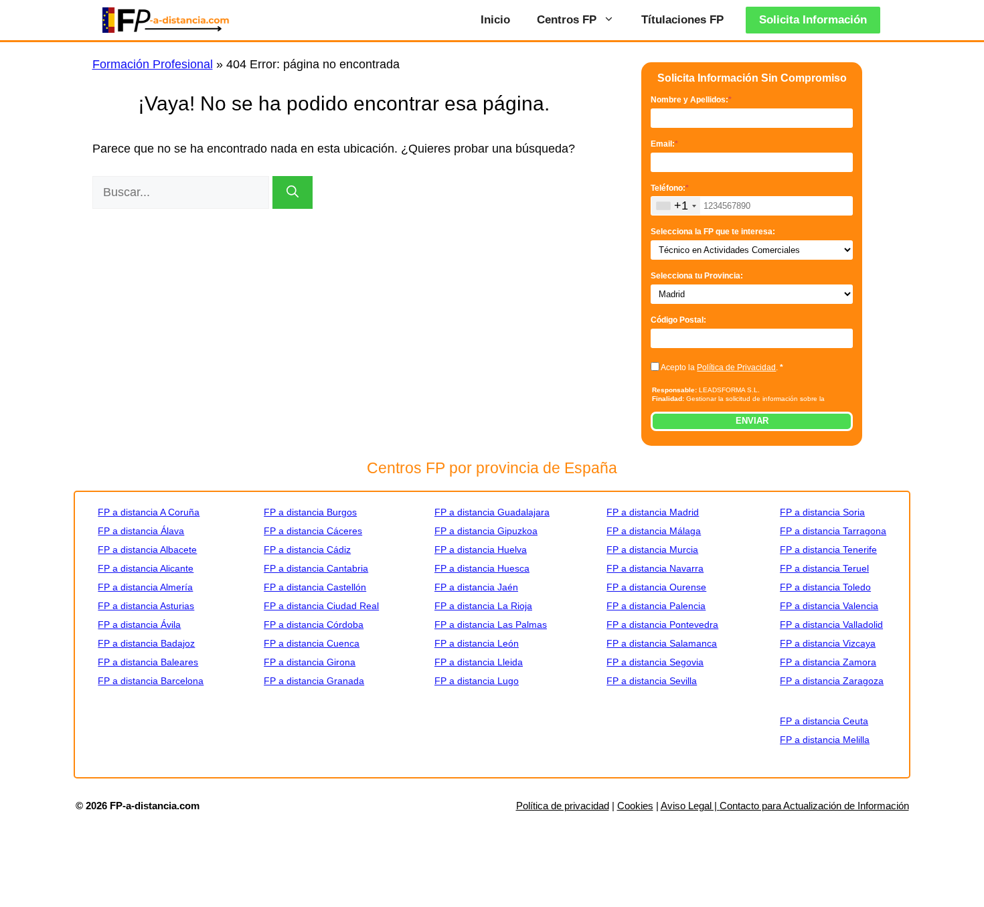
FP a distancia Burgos (310, 512)
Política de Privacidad (736, 367)
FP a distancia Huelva (480, 549)
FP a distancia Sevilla (651, 680)
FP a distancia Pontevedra (662, 624)
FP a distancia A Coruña (148, 512)
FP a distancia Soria (822, 512)
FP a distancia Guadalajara (492, 512)
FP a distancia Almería (145, 587)
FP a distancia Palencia (656, 605)
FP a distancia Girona (309, 662)
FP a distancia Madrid (652, 512)
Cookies (635, 805)
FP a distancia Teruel (824, 568)
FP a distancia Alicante (145, 568)
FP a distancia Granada (314, 680)
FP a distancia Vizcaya (828, 643)
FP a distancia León (476, 643)
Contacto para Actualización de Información (814, 805)
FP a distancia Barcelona (150, 680)
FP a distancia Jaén (476, 587)
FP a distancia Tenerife (828, 549)
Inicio (495, 19)
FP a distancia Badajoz (146, 643)
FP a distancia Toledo (825, 587)
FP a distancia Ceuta (824, 721)
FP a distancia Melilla (825, 739)
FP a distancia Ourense (656, 587)
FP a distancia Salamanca (661, 643)
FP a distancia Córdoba (313, 624)
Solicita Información (813, 19)
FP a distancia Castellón (315, 587)
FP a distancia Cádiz (307, 549)
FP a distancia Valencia (829, 605)
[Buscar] (292, 192)
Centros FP (566, 19)
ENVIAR (752, 421)
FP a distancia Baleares (148, 662)
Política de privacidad (562, 805)
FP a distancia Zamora (828, 662)
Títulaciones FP (682, 19)
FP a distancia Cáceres (313, 530)
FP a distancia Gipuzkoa (486, 530)
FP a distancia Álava (141, 530)
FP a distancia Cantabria (316, 568)
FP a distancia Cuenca (311, 643)
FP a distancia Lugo (476, 680)
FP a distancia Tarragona (833, 530)
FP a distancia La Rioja (483, 605)
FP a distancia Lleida (478, 662)
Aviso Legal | (690, 805)
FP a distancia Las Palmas (490, 624)
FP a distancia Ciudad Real (321, 605)
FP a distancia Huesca (481, 568)
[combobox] (675, 206)
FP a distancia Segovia (655, 662)
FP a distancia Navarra (655, 568)
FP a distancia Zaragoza (832, 680)
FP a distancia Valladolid (831, 624)
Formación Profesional (152, 64)
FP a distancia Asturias (146, 605)
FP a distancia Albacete (147, 549)
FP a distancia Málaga (653, 530)
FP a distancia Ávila (139, 624)
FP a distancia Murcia (652, 549)
